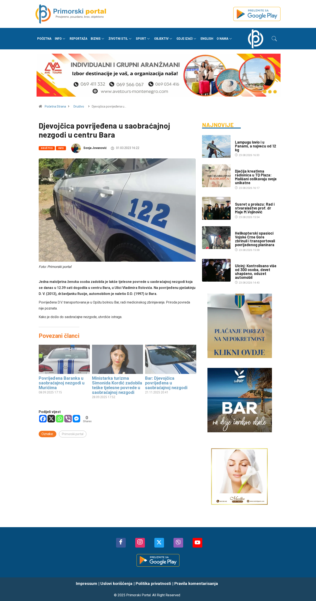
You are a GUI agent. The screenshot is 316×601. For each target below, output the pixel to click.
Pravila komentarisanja (196, 583)
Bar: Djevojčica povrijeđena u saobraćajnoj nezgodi (166, 383)
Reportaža (78, 38)
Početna (44, 38)
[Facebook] (43, 418)
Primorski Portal (138, 595)
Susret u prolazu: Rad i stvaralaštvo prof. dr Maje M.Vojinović (255, 208)
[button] (274, 38)
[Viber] (68, 418)
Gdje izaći (184, 38)
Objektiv (161, 38)
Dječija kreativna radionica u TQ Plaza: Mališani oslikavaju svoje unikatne (256, 177)
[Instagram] (140, 543)
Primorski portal (72, 434)
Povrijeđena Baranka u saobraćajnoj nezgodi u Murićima (61, 383)
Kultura (240, 200)
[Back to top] (306, 589)
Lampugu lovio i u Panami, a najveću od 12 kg (255, 146)
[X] (51, 418)
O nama (222, 38)
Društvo (79, 106)
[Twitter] (159, 543)
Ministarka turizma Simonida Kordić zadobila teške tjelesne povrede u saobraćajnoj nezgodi (117, 385)
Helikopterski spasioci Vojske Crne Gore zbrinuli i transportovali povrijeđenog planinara (255, 239)
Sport (141, 38)
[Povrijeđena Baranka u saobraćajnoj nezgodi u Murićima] (64, 359)
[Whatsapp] (59, 418)
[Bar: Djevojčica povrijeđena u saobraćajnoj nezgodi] (170, 359)
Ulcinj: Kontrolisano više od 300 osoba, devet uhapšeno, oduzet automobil (255, 271)
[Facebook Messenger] (76, 418)
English (207, 38)
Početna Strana (55, 106)
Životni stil (118, 38)
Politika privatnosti (153, 583)
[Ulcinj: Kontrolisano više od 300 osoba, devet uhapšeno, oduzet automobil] (216, 270)
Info (58, 38)
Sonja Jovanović (95, 148)
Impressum (86, 583)
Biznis (96, 38)
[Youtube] (197, 543)
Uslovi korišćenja (116, 583)
